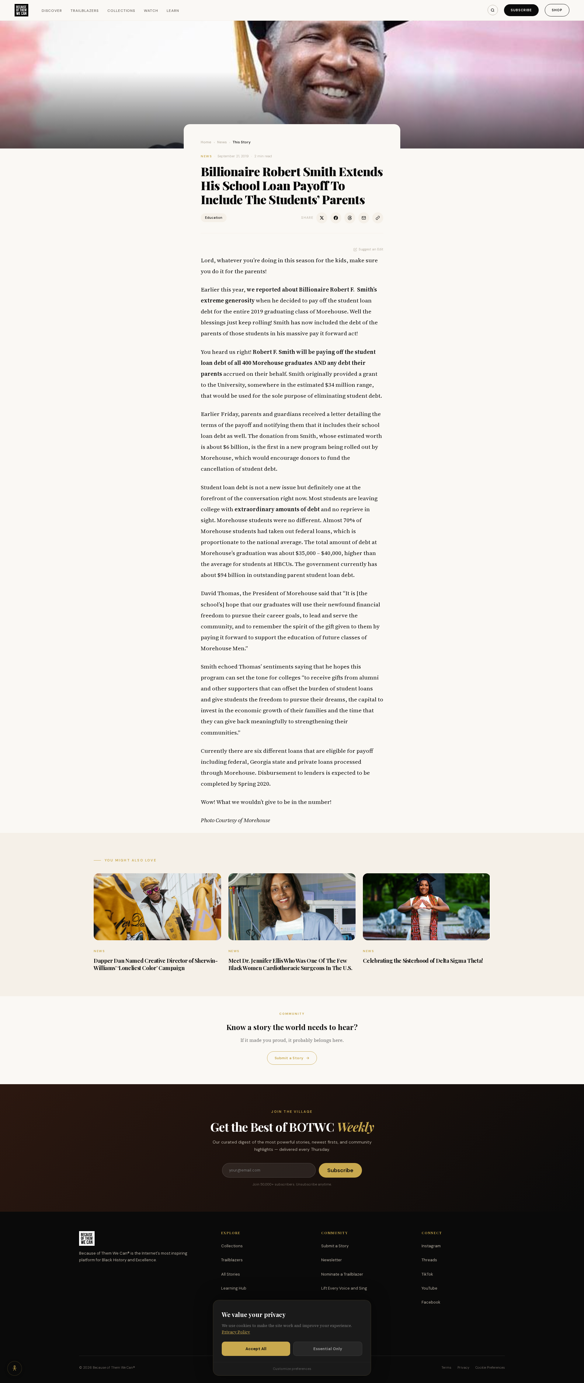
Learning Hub (233, 1288)
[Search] (493, 10)
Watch (151, 10)
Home (206, 142)
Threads (429, 1260)
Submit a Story (292, 1058)
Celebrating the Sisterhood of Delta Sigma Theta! (423, 960)
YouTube (429, 1288)
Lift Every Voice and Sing (344, 1288)
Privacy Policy (236, 1332)
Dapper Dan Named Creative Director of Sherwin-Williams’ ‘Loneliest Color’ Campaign (155, 964)
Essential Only (327, 1348)
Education (213, 217)
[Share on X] (321, 217)
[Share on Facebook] (335, 217)
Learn (173, 10)
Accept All (255, 1348)
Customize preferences (292, 1369)
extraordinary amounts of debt (277, 509)
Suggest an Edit (371, 249)
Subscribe (521, 10)
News (222, 142)
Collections (121, 10)
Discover (52, 10)
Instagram (431, 1246)
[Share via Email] (363, 217)
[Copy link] (377, 217)
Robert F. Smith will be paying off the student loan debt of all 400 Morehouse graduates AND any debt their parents (288, 363)
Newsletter (331, 1260)
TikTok (427, 1274)
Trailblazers (85, 10)
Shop (557, 10)
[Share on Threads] (349, 217)
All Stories (230, 1274)
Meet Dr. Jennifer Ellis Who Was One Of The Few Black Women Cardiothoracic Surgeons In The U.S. (290, 964)
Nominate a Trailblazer (342, 1274)
